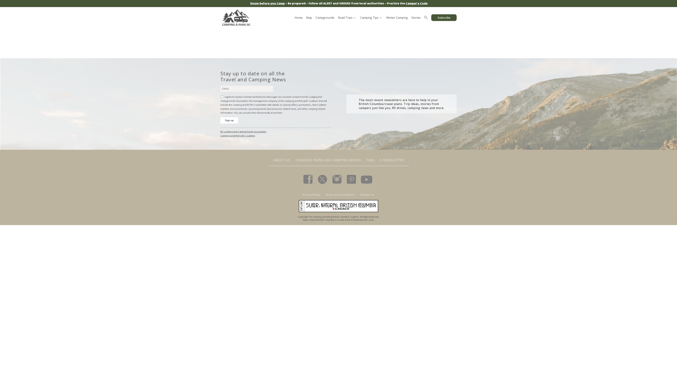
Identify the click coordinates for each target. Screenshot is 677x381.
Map (309, 18)
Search (426, 18)
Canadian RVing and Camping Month (328, 160)
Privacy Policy (311, 194)
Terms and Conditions (340, 194)
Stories (416, 18)
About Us (281, 160)
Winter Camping (397, 18)
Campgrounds (325, 18)
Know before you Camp (267, 3)
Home (299, 18)
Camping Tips (369, 18)
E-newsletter (392, 160)
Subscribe (444, 18)
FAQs (370, 160)
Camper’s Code (417, 3)
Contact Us (367, 194)
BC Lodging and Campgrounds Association (243, 131)
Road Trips (345, 18)
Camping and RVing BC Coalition (237, 135)
